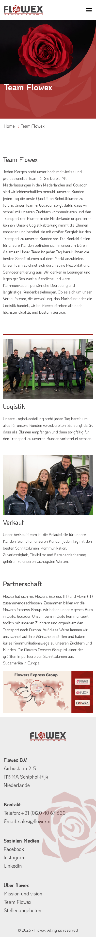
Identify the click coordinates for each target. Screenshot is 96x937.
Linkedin (13, 865)
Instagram (15, 857)
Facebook (14, 849)
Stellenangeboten (22, 910)
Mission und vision (23, 893)
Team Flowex (17, 902)
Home (9, 126)
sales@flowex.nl (35, 821)
